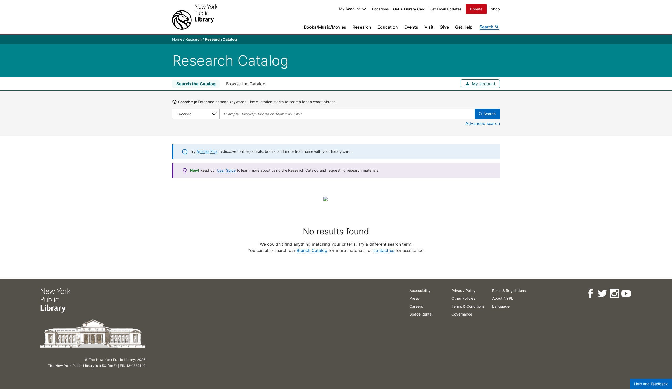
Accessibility (420, 290)
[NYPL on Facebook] (590, 293)
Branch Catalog (312, 250)
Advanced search (482, 123)
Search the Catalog (196, 83)
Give (444, 27)
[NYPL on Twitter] (602, 293)
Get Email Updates (446, 9)
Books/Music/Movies (325, 27)
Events (411, 27)
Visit (428, 27)
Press (414, 298)
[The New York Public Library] (194, 17)
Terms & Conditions (468, 306)
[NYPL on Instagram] (614, 293)
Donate (476, 9)
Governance (462, 314)
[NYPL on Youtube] (626, 293)
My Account (349, 9)
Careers (416, 306)
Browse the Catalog (245, 83)
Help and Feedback (651, 384)
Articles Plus (207, 151)
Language (501, 306)
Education (387, 27)
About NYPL (502, 298)
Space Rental (421, 314)
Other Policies (463, 298)
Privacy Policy (464, 290)
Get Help (463, 27)
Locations (380, 9)
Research (362, 27)
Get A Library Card (409, 9)
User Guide (226, 170)
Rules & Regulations (509, 290)
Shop (495, 9)
